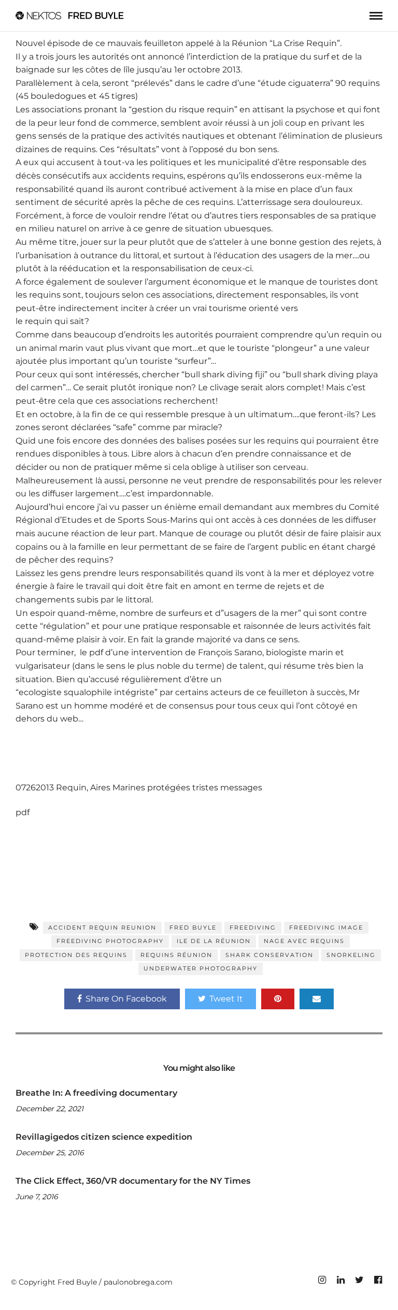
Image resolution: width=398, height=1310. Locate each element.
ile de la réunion (214, 941)
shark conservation (269, 955)
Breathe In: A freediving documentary (96, 1093)
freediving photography (110, 941)
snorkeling (351, 955)
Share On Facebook (126, 999)
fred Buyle (193, 927)
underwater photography (201, 968)
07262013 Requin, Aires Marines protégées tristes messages (139, 787)
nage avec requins (304, 941)
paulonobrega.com (138, 1282)
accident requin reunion (102, 927)
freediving (253, 927)
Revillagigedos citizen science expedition (104, 1137)
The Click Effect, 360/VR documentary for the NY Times (133, 1181)
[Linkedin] (340, 1280)
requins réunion (176, 955)
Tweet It (226, 999)
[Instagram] (322, 1280)
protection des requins (76, 955)
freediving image (326, 927)
